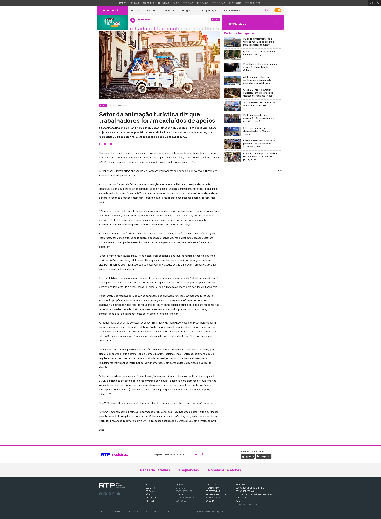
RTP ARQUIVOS (152, 497)
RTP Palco (202, 3)
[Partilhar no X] (105, 143)
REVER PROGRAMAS (184, 491)
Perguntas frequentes (186, 497)
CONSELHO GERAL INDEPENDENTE (250, 488)
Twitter (105, 494)
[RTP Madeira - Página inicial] (112, 10)
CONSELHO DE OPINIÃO (245, 491)
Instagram (109, 494)
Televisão (163, 3)
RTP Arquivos (252, 3)
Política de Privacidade (110, 511)
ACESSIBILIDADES (213, 497)
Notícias (134, 3)
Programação (209, 10)
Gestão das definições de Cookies (251, 504)
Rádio (176, 3)
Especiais (170, 10)
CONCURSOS (181, 494)
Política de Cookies (131, 511)
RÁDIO (148, 494)
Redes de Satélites (155, 470)
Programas (188, 10)
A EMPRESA (240, 484)
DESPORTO (150, 488)
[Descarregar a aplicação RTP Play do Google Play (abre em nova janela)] (263, 456)
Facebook (100, 494)
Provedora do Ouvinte (216, 494)
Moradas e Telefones (224, 470)
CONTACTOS (211, 484)
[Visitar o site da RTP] (122, 3)
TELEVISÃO (150, 491)
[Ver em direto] (112, 22)
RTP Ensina (235, 3)
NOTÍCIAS (150, 484)
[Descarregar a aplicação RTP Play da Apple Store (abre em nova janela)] (248, 456)
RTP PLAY (179, 484)
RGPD (238, 501)
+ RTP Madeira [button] (232, 10)
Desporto (148, 3)
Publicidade (169, 511)
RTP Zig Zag (218, 3)
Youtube (114, 494)
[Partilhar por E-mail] (111, 143)
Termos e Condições (152, 511)
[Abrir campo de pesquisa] (266, 10)
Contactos (181, 501)
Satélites (210, 501)
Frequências (189, 470)
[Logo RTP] (112, 485)
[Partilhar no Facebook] (99, 143)
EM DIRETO (180, 488)
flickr (118, 494)
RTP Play (188, 3)
